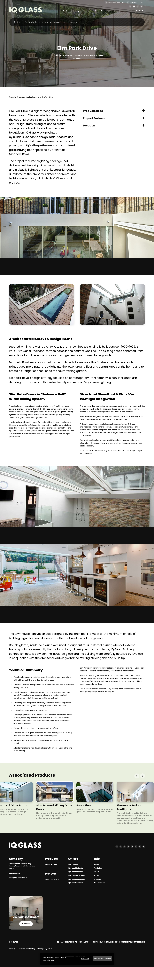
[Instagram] (137, 6)
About (96, 872)
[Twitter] (143, 846)
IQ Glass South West (76, 875)
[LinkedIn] (134, 6)
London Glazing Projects (29, 97)
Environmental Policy (26, 949)
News (116, 11)
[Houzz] (136, 846)
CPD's (96, 875)
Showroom (127, 11)
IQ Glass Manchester (76, 872)
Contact (139, 11)
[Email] (130, 6)
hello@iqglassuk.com (116, 2)
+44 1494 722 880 (137, 2)
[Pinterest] (132, 846)
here (121, 688)
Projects (78, 11)
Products (66, 11)
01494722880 (14, 874)
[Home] (25, 12)
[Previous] (136, 775)
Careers (97, 879)
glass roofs (127, 416)
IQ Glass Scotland (75, 883)
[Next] (142, 775)
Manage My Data (44, 949)
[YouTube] (128, 846)
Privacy (12, 949)
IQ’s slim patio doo (39, 145)
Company (105, 11)
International (99, 883)
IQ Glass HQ (73, 864)
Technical (91, 11)
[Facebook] (139, 846)
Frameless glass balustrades (105, 429)
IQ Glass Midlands (75, 868)
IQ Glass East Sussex (76, 879)
